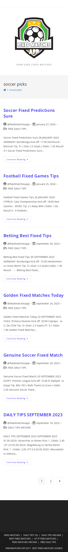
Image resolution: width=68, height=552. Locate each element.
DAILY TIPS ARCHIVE (19, 427)
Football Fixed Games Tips (31, 176)
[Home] (4, 89)
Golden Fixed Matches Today (33, 295)
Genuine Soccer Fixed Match (33, 355)
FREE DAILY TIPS (17, 128)
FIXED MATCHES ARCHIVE (24, 542)
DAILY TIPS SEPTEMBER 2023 (33, 414)
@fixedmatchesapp (18, 124)
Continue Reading (18, 160)
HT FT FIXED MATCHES (45, 538)
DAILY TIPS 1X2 (30, 535)
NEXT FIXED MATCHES (20, 538)
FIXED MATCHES (12, 535)
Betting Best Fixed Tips (27, 235)
